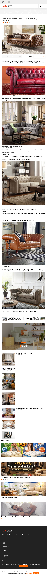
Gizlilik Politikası (5, 555)
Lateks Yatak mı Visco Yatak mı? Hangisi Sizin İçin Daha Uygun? (15, 457)
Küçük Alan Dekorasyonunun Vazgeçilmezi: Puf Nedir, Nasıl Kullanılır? (23, 344)
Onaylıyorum (36, 573)
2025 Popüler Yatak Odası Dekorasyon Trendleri (24, 353)
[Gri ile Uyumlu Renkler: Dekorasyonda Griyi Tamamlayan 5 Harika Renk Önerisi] (8, 381)
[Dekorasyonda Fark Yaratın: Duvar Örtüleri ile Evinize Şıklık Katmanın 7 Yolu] (8, 413)
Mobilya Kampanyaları (6, 546)
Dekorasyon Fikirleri (6, 545)
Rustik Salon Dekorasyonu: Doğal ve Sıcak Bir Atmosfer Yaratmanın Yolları (29, 420)
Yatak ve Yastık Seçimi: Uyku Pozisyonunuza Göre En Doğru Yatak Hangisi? (17, 516)
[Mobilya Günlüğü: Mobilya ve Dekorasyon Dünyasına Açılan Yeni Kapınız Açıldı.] (8, 435)
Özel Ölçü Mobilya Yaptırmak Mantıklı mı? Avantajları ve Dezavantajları (16, 477)
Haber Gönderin (23, 566)
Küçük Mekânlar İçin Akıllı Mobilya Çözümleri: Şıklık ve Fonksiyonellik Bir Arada (30, 392)
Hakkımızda (5, 556)
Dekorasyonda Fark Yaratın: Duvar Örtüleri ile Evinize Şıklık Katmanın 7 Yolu (29, 408)
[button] (20, 346)
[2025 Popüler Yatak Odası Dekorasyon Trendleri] (8, 359)
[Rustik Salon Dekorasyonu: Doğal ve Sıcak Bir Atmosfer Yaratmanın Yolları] (8, 424)
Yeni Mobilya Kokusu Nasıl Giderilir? (9, 497)
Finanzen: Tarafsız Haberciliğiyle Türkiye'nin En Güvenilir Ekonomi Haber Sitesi (30, 368)
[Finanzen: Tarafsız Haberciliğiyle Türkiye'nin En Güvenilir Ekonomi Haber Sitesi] (8, 369)
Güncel (4, 542)
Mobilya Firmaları (6, 543)
